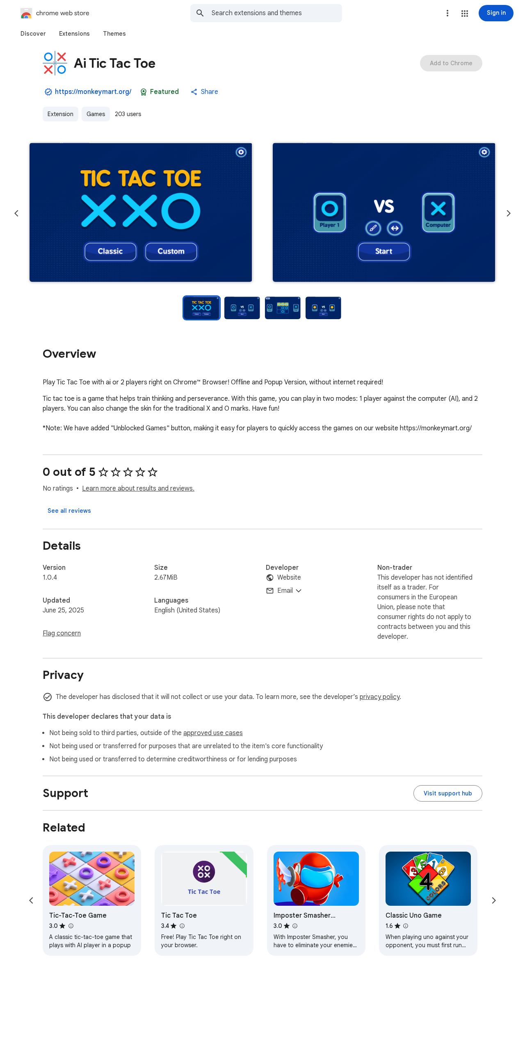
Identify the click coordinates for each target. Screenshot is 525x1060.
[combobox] (277, 13)
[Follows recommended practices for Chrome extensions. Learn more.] (143, 92)
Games (96, 114)
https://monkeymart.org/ (93, 92)
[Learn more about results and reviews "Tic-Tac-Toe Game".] (70, 926)
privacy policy (379, 697)
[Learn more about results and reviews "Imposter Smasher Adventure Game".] (295, 926)
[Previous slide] (16, 213)
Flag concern (62, 633)
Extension (60, 114)
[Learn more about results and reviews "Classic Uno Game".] (405, 926)
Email (285, 591)
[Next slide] (508, 213)
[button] (465, 13)
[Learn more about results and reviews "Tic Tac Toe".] (182, 926)
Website (289, 577)
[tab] (33, 33)
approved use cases (213, 733)
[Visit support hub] (447, 793)
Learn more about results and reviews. (138, 488)
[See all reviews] (69, 511)
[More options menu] (447, 13)
